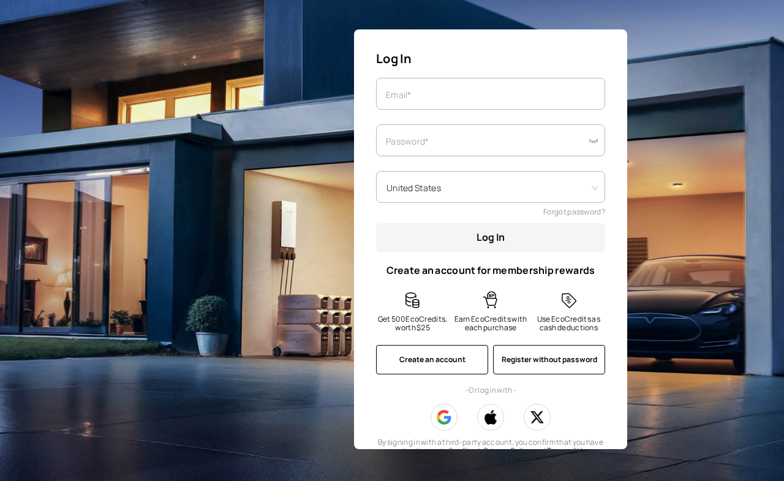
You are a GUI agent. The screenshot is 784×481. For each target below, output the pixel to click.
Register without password (549, 359)
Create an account (432, 359)
